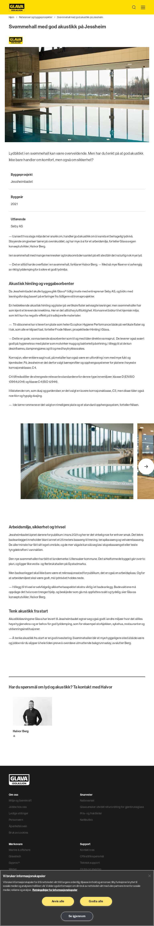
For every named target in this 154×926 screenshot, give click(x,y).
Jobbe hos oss (18, 807)
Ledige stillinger (18, 813)
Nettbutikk (86, 820)
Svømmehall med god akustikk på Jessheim (80, 17)
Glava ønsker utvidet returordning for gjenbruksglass (112, 807)
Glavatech (15, 856)
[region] (77, 898)
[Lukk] (149, 875)
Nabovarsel (87, 800)
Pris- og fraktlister (91, 813)
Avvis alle (58, 901)
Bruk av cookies (18, 832)
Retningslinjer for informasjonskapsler (54, 889)
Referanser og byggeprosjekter (35, 17)
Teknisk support (90, 863)
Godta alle (96, 901)
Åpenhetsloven (18, 826)
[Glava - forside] (17, 7)
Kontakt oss (87, 850)
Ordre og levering (90, 869)
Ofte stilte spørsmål (92, 856)
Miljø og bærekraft (20, 800)
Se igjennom (77, 916)
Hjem (11, 17)
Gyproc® (14, 863)
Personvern (16, 820)
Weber (13, 869)
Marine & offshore (19, 850)
